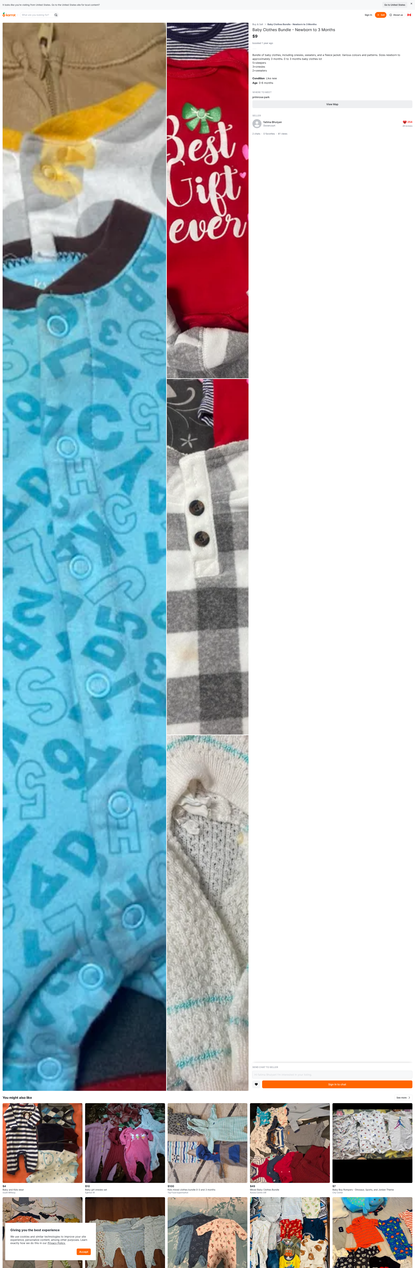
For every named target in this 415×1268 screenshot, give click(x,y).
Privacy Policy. (56, 1243)
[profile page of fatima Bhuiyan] (256, 123)
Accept (83, 1251)
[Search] (56, 15)
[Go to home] (9, 14)
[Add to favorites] (256, 1084)
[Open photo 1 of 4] (84, 557)
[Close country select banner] (411, 3)
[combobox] (37, 15)
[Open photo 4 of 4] (208, 913)
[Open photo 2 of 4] (208, 200)
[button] (403, 1098)
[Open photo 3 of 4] (208, 557)
